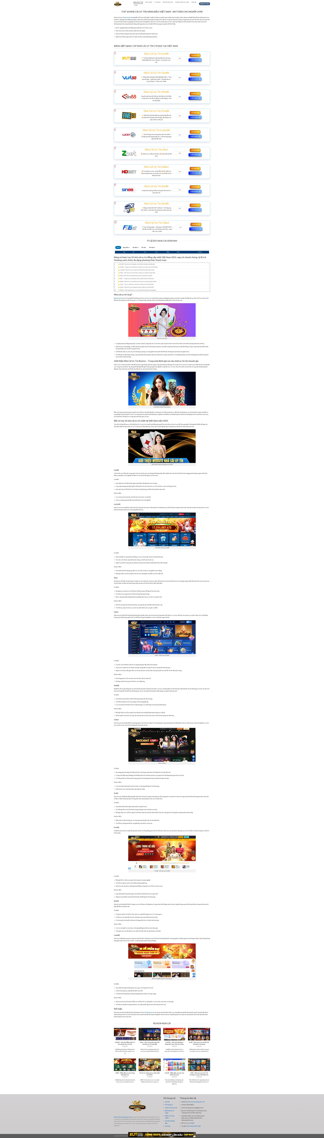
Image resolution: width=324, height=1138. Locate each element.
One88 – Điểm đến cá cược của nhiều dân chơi (174, 1074)
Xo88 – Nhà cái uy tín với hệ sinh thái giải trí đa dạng (199, 1043)
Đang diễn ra (126, 247)
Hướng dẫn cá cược (182, 2)
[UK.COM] (122, 4)
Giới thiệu (148, 2)
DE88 (135, 5)
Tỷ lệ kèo (157, 2)
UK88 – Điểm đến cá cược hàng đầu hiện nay (125, 1074)
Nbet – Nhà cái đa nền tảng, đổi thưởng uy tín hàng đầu (149, 1043)
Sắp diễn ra (135, 247)
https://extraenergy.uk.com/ (196, 1101)
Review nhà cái (168, 2)
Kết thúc (143, 247)
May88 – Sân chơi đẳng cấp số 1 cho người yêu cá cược (125, 1043)
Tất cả (118, 247)
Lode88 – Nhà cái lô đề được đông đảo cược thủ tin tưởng (174, 1043)
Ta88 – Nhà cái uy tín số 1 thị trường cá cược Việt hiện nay (199, 1074)
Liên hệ (193, 2)
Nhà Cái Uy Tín (138, 2)
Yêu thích (152, 247)
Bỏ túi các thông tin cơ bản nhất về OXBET (150, 1074)
